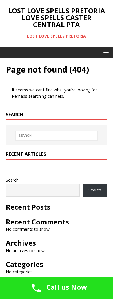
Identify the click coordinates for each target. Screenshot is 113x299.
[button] (105, 52)
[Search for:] (56, 136)
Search (12, 180)
